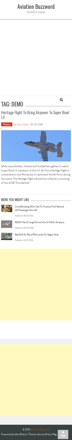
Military (7, 124)
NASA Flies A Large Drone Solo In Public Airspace (39, 222)
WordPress (21, 434)
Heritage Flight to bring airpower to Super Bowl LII (35, 114)
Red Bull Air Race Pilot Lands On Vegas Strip (37, 234)
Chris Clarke (22, 124)
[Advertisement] (36, 58)
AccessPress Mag (46, 434)
